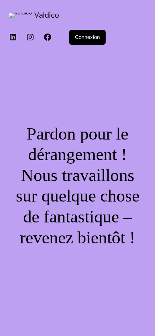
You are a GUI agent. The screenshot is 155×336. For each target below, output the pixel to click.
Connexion (87, 37)
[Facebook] (47, 37)
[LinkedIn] (13, 37)
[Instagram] (30, 37)
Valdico (46, 15)
